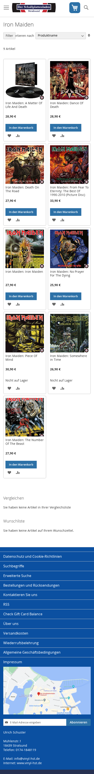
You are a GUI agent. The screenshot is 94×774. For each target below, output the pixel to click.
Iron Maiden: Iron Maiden (24, 271)
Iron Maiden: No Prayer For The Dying (67, 273)
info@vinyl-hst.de (27, 758)
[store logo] (34, 8)
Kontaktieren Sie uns (20, 594)
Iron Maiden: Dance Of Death (66, 105)
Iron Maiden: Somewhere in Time (68, 358)
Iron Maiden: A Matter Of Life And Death (23, 105)
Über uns (11, 623)
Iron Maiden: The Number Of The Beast (24, 442)
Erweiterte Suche (17, 575)
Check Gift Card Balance (22, 614)
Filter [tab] (9, 35)
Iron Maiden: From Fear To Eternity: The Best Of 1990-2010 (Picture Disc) (69, 191)
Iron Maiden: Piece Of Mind (21, 358)
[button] (9, 135)
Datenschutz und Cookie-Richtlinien (32, 556)
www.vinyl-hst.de (29, 763)
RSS (6, 604)
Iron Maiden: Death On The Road (22, 189)
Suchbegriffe (13, 566)
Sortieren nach (23, 35)
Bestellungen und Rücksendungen (31, 585)
